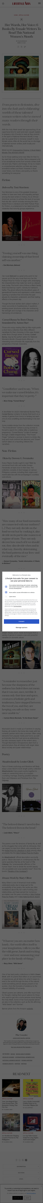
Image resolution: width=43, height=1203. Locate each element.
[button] (21, 596)
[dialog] (21, 601)
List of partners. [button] (18, 606)
